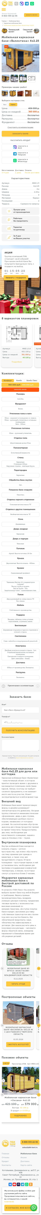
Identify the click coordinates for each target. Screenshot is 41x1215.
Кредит (5, 1161)
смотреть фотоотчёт (18, 1044)
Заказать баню (20, 389)
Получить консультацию (20, 730)
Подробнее (17, 362)
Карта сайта (26, 1165)
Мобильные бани (28, 1154)
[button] (2, 968)
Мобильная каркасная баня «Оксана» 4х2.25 (20, 1099)
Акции (23, 1158)
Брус (4, 104)
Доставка (24, 1161)
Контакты (6, 1165)
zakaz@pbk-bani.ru (30, 1147)
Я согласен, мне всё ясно (20, 1208)
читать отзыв (18, 984)
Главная (5, 1154)
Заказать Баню (21, 134)
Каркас (13, 104)
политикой (9, 1202)
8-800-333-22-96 (9, 16)
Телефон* (6, 717)
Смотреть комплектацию (20, 127)
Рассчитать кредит (20, 140)
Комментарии (8, 737)
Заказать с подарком (16, 278)
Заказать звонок (31, 15)
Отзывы (5, 1158)
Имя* (4, 705)
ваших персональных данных (24, 758)
